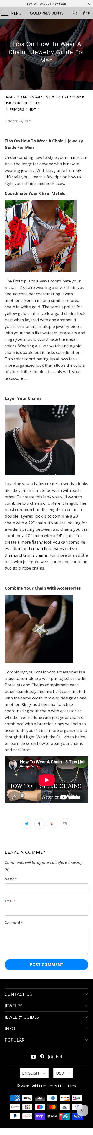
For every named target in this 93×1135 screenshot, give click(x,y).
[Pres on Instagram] (50, 1057)
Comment (14, 922)
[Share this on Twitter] (27, 823)
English (31, 1073)
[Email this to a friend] (65, 823)
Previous (16, 109)
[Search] (75, 13)
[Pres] (46, 13)
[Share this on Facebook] (39, 823)
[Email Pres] (59, 1057)
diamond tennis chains (26, 555)
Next (33, 109)
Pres (72, 1085)
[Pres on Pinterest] (42, 1057)
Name (11, 879)
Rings (26, 704)
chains (73, 157)
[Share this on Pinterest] (52, 823)
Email (10, 901)
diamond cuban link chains (38, 548)
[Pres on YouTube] (33, 1057)
